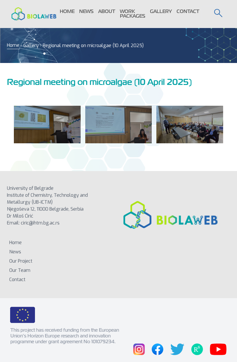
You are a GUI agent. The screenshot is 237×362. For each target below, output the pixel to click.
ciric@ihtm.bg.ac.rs (40, 223)
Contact (188, 11)
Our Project (20, 261)
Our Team (19, 270)
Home (67, 11)
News (86, 11)
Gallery (161, 11)
